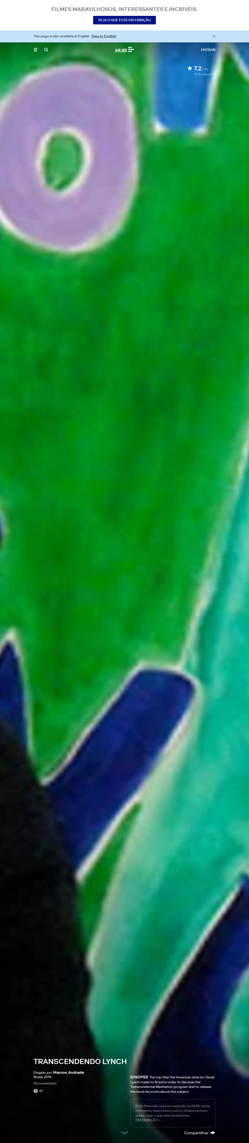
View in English (103, 36)
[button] (35, 49)
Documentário (45, 1083)
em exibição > (147, 1120)
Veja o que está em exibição (124, 20)
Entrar (208, 49)
